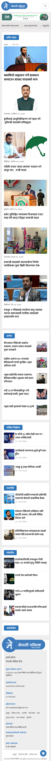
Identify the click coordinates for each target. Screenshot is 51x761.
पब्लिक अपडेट (15, 713)
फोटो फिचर (32, 713)
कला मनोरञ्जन (20, 717)
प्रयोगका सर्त (33, 754)
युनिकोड (29, 717)
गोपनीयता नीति (23, 754)
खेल (38, 713)
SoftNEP (43, 758)
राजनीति (24, 713)
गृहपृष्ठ (6, 44)
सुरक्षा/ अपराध (10, 717)
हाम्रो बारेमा (10, 657)
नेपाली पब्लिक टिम (14, 661)
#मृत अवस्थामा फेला (23, 25)
